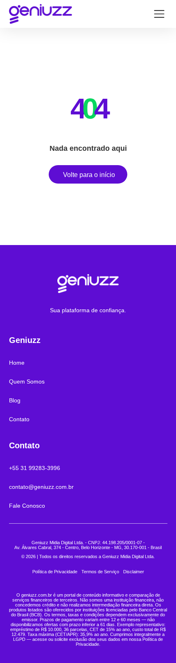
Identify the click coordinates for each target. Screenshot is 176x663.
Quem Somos (27, 381)
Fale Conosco (27, 505)
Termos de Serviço (100, 571)
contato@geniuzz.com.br (41, 487)
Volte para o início (89, 174)
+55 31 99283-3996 (34, 468)
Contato (19, 419)
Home (17, 362)
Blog (14, 400)
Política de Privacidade (54, 571)
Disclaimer (133, 571)
